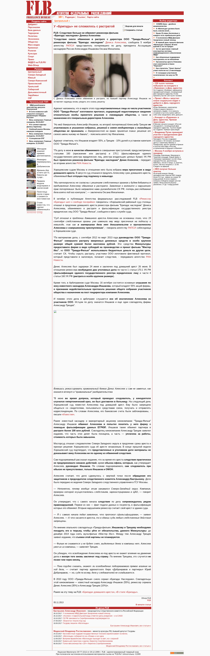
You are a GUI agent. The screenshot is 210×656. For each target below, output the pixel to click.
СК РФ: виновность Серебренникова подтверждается (86, 618)
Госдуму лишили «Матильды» (76, 623)
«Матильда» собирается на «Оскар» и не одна (83, 636)
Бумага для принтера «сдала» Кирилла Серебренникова (88, 641)
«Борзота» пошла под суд (74, 621)
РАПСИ (70, 45)
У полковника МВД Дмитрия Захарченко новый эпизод (86, 613)
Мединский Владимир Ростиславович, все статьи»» (128, 646)
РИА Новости (84, 163)
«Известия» (68, 414)
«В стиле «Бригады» (126, 592)
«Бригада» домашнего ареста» (98, 592)
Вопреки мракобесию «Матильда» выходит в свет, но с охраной (90, 639)
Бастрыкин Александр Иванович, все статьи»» (130, 626)
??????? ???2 (34, 212)
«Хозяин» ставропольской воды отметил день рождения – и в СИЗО (93, 616)
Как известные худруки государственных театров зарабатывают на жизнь (95, 634)
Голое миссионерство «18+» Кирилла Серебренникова (87, 643)
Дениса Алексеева (115, 42)
